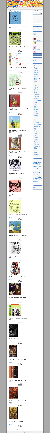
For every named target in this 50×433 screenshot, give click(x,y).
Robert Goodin (36, 143)
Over (34, 60)
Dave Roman (35, 82)
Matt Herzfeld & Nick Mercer (37, 124)
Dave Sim (36, 166)
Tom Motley (35, 152)
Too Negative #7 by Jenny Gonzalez (18, 173)
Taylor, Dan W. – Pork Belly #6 (36, 49)
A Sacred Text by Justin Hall (16, 421)
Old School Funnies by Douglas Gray (18, 318)
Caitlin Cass (38, 163)
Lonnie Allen (35, 118)
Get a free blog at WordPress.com (25, 432)
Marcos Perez (35, 119)
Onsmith (35, 135)
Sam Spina (39, 178)
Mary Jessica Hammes (36, 122)
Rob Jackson (38, 177)
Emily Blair (35, 92)
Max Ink (35, 128)
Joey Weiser (35, 111)
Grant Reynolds (36, 98)
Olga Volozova (36, 134)
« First (11, 11)
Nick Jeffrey (35, 133)
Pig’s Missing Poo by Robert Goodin (18, 256)
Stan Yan (35, 150)
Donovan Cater (36, 87)
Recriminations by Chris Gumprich (17, 338)
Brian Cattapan (36, 74)
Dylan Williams (36, 90)
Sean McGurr (35, 179)
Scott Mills (35, 148)
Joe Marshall (35, 110)
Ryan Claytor (35, 145)
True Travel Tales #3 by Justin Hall (17, 400)
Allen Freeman (36, 66)
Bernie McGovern (36, 72)
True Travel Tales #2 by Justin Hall (17, 380)
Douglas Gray (35, 88)
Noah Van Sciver (35, 175)
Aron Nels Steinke (36, 69)
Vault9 (27, 431)
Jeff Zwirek (35, 107)
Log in (34, 186)
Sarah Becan (35, 147)
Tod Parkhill (34, 180)
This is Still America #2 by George (17, 88)
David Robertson (39, 166)
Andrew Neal (35, 159)
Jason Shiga (35, 104)
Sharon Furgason (36, 149)
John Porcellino (36, 113)
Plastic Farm (34, 176)
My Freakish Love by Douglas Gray (17, 297)
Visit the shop (34, 28)
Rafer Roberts (36, 139)
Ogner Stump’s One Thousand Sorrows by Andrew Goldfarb (19, 152)
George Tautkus (36, 97)
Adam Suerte (35, 65)
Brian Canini (36, 161)
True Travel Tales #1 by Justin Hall (17, 359)
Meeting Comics (36, 172)
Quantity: (19, 50)
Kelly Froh (39, 170)
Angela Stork (35, 68)
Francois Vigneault (36, 96)
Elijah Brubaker (36, 91)
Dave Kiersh (38, 165)
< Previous (13, 11)
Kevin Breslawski (36, 117)
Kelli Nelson (35, 116)
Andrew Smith (35, 67)
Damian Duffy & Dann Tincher (37, 78)
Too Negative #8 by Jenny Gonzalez (18, 194)
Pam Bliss (39, 175)
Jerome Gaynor (36, 109)
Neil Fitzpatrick (38, 174)
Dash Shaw (35, 81)
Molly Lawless (35, 130)
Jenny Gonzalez (36, 108)
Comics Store (13, 7)
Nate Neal (35, 131)
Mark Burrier (35, 120)
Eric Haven (35, 93)
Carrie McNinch (35, 164)
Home (8, 7)
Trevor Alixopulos (36, 154)
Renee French (36, 142)
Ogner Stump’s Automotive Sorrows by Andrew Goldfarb (19, 109)
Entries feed (34, 187)
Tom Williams (36, 181)
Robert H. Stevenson (36, 144)
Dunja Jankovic (36, 89)
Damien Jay (35, 79)
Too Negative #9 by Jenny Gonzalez (18, 214)
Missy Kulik (35, 129)
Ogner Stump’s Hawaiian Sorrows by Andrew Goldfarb (18, 131)
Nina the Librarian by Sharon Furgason (18, 26)
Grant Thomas (35, 167)
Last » (20, 11)
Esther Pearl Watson (36, 94)
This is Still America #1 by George (17, 67)
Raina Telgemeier (36, 140)
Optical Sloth (25, 3)
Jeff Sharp (35, 106)
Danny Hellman (36, 80)
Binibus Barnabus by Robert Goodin (18, 235)
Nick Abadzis (35, 132)
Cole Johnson (36, 77)
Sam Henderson (35, 178)
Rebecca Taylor (36, 141)
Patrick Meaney (36, 137)
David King (35, 83)
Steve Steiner (39, 179)
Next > (19, 11)
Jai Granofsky (35, 102)
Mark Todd (35, 121)
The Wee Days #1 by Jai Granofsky (17, 276)
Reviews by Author (19, 7)
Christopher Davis (36, 76)
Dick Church (35, 85)
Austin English (36, 70)
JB (34, 105)
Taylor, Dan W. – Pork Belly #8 (36, 40)
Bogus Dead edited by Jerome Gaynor (18, 46)
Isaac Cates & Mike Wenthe (37, 100)
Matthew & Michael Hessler (37, 126)
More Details (10, 49)
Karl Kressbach (36, 115)
